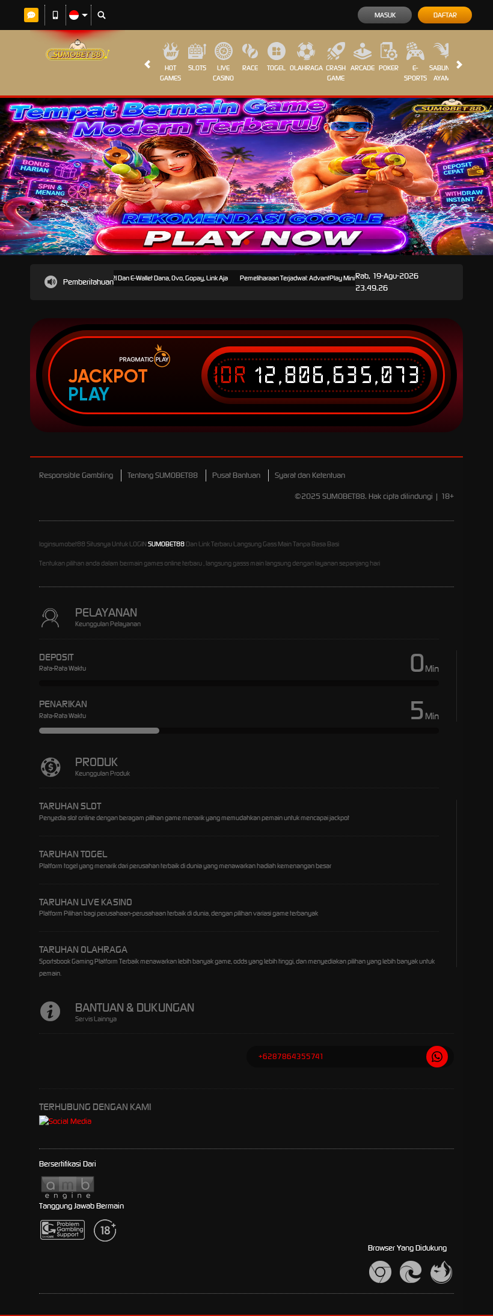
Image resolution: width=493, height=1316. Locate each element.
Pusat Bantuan (236, 475)
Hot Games (170, 73)
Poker (389, 68)
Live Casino (223, 73)
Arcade (363, 68)
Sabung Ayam (441, 73)
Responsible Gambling (76, 475)
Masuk (385, 15)
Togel (276, 68)
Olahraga (306, 68)
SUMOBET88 (166, 544)
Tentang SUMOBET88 (162, 475)
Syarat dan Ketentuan (310, 475)
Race (250, 68)
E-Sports (415, 73)
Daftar (445, 15)
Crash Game (336, 73)
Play (88, 394)
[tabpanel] (246, 176)
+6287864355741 (291, 1056)
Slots (197, 68)
